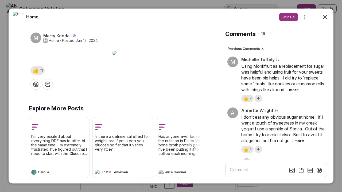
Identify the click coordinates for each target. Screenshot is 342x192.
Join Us (288, 17)
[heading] (54, 172)
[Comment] (47, 84)
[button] (37, 70)
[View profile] (34, 172)
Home (54, 40)
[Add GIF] (310, 170)
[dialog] (171, 96)
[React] (36, 84)
